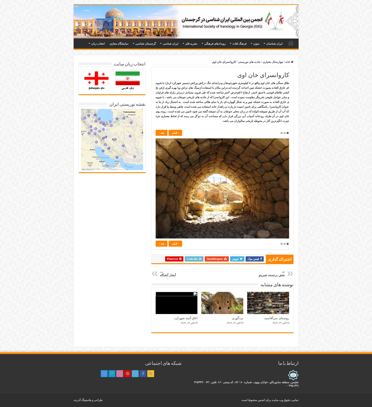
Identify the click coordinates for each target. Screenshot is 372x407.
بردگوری (237, 318)
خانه (290, 43)
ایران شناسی (170, 43)
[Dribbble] (119, 373)
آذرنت (77, 400)
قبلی (175, 132)
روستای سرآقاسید (276, 318)
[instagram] (104, 373)
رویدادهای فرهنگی (215, 43)
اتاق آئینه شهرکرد (185, 318)
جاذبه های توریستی (249, 61)
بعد (162, 132)
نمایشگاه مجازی (119, 43)
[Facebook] (143, 373)
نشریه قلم (191, 43)
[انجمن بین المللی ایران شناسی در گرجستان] (186, 22)
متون (256, 43)
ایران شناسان (274, 43)
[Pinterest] (127, 373)
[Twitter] (135, 373)
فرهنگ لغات (239, 43)
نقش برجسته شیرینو (272, 274)
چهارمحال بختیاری (273, 61)
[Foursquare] (111, 373)
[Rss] (150, 373)
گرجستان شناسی (145, 43)
